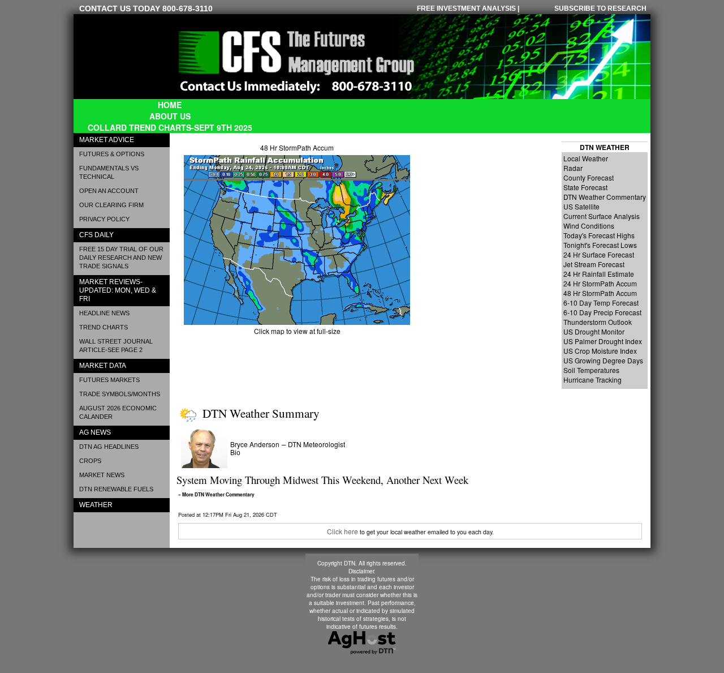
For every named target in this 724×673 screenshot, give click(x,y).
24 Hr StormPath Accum (600, 283)
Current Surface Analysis (601, 216)
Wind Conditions (588, 225)
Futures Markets (109, 379)
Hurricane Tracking (592, 379)
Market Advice (106, 140)
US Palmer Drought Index (602, 341)
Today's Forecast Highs (599, 235)
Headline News (104, 313)
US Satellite (581, 206)
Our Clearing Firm (111, 205)
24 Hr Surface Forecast (598, 254)
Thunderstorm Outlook (597, 322)
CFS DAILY (96, 235)
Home (170, 104)
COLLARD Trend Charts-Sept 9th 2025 (170, 127)
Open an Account (109, 190)
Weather (96, 505)
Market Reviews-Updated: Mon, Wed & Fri (117, 290)
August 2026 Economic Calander (118, 412)
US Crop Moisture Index (600, 350)
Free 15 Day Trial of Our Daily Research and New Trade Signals (121, 257)
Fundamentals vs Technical (109, 172)
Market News (101, 474)
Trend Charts (103, 327)
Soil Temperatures (591, 370)
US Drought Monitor (593, 331)
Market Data (102, 366)
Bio (235, 453)
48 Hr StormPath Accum (297, 147)
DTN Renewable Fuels (116, 489)
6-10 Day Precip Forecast (602, 312)
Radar (573, 168)
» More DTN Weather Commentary (216, 494)
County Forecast (588, 177)
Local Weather (585, 158)
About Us (170, 116)
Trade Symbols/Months (119, 394)
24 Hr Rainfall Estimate (598, 273)
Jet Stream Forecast (593, 264)
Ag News (95, 432)
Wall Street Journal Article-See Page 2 (116, 345)
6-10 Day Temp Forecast (601, 302)
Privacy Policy (104, 219)
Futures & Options (111, 154)
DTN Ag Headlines (109, 446)
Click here (342, 531)
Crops (90, 460)
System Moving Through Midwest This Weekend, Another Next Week (322, 480)
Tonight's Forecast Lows (600, 245)
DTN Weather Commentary (604, 197)
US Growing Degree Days (603, 360)
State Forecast (585, 187)
